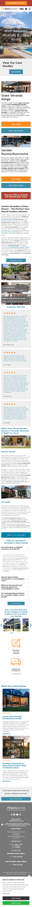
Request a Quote (16, 260)
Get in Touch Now (16, 799)
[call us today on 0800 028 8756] (26, 9)
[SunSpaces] (9, 9)
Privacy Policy (9, 873)
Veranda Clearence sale (21, 568)
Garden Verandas (6, 219)
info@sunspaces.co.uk (16, 821)
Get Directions (16, 850)
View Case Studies (16, 131)
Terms (14, 873)
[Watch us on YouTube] (17, 815)
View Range (16, 124)
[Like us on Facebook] (12, 815)
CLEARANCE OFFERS (16, 3)
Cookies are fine (16, 903)
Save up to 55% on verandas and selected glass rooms (16, 196)
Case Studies (16, 72)
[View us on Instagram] (20, 815)
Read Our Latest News (13, 686)
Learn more (6, 893)
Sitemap (24, 873)
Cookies (19, 873)
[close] (29, 876)
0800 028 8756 (16, 819)
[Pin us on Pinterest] (14, 815)
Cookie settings (16, 898)
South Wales (16, 829)
